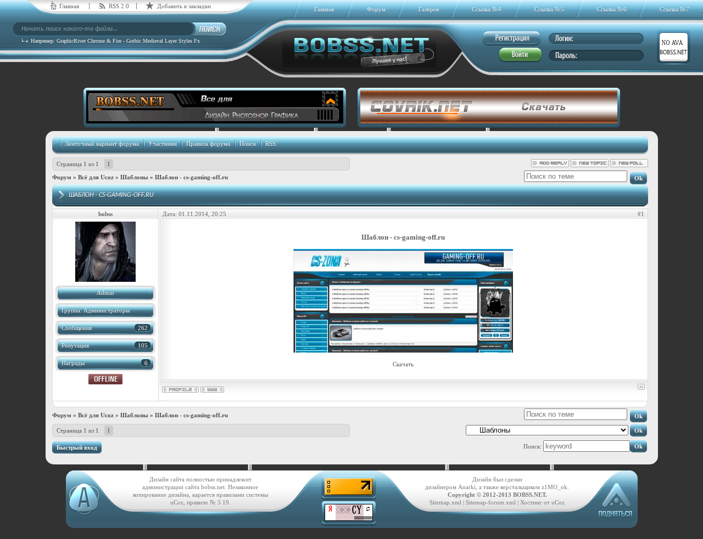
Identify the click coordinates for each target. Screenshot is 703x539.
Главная (69, 6)
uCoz (558, 502)
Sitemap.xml (445, 502)
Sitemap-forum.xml (491, 502)
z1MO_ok (554, 487)
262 (143, 328)
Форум (61, 177)
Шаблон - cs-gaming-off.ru (191, 177)
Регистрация (511, 38)
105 (143, 345)
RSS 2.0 (119, 6)
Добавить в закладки (184, 6)
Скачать (403, 364)
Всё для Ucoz (96, 177)
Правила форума (208, 143)
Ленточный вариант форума (102, 143)
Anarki (467, 487)
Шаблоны (134, 177)
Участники (162, 143)
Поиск (247, 143)
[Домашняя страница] (212, 390)
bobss (105, 214)
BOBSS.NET (529, 494)
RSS (270, 143)
